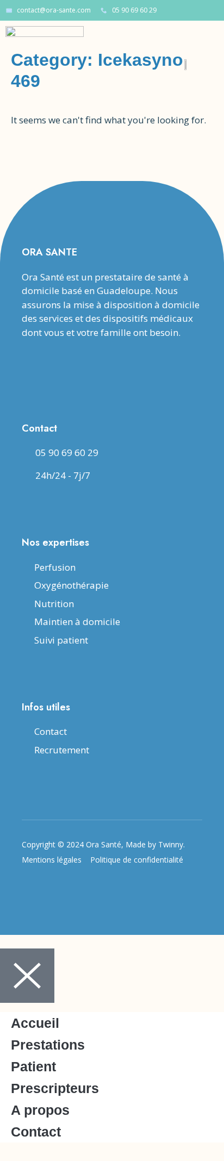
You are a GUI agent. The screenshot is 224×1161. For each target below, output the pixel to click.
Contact (36, 1131)
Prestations (48, 1044)
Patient (33, 1066)
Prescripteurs (55, 1088)
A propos (40, 1110)
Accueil (35, 1023)
